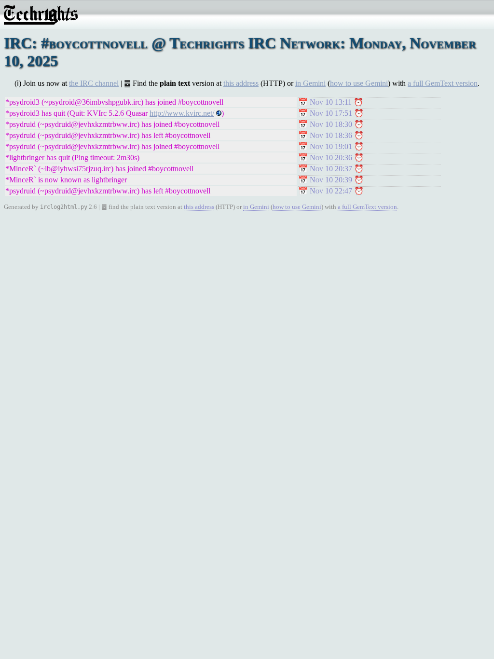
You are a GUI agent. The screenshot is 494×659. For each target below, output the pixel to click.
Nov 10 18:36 (331, 135)
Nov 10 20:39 (331, 180)
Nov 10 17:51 (331, 113)
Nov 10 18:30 (331, 124)
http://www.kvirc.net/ (182, 113)
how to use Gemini (359, 83)
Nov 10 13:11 (331, 102)
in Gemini (310, 83)
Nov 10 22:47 (331, 191)
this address (241, 83)
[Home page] (41, 22)
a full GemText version (443, 83)
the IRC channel (94, 83)
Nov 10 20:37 (331, 169)
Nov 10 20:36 (331, 157)
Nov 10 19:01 (331, 146)
